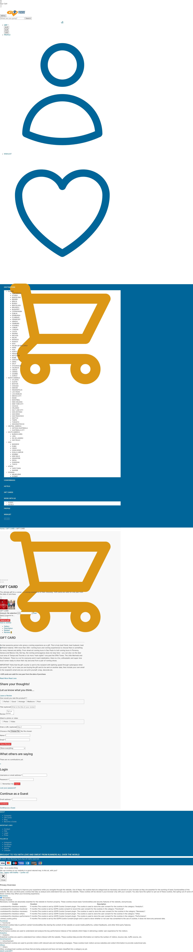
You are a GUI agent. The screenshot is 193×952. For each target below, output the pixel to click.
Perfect (6, 701)
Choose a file (5, 731)
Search (28, 18)
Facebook (8, 844)
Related (7, 630)
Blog (5, 820)
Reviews (8, 632)
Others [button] (2, 945)
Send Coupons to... (7, 615)
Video (13, 722)
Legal (6, 833)
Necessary (6, 898)
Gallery (6, 626)
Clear (35, 613)
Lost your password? (8, 788)
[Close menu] (1, 1)
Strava (6, 848)
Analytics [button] (3, 933)
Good (14, 701)
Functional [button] (4, 921)
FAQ (5, 831)
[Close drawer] (1, 6)
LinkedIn (7, 850)
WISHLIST (8, 154)
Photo (6, 722)
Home (2, 529)
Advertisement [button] (5, 939)
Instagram (7, 842)
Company (7, 816)
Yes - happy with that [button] (8, 872)
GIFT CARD (10, 529)
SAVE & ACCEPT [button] (6, 951)
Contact (7, 829)
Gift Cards (8, 818)
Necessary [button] (4, 896)
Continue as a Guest (7, 808)
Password (4, 779)
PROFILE (7, 35)
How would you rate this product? (13, 698)
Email (2, 740)
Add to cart (5, 620)
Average (22, 701)
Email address (6, 799)
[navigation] (62, 29)
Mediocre (31, 701)
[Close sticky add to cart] (1, 598)
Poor (39, 701)
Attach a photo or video (9, 718)
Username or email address (11, 775)
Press (6, 835)
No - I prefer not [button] (22, 872)
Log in (17, 784)
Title (5, 707)
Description (8, 628)
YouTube (7, 846)
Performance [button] (5, 927)
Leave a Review (6, 696)
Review (3, 714)
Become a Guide (10, 822)
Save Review (5, 744)
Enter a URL (8, 727)
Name (3, 735)
